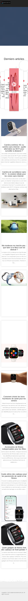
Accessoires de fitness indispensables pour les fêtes (14, 448)
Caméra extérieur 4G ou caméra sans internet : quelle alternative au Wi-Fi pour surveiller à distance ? (14, 148)
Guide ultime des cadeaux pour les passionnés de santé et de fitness (14, 476)
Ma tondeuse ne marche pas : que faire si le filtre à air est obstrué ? (14, 247)
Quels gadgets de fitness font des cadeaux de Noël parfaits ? (14, 549)
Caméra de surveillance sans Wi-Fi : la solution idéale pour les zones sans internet (14, 174)
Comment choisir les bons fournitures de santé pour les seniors (14, 399)
